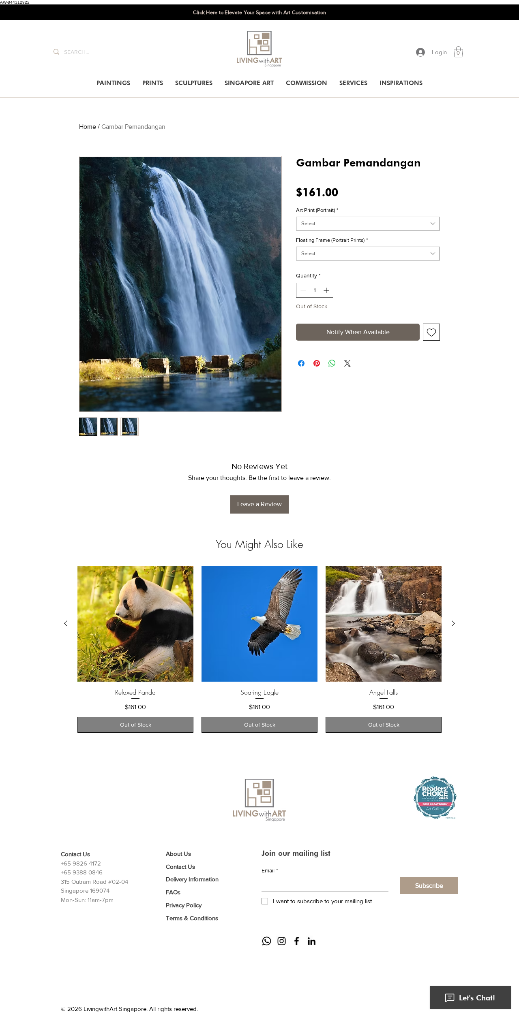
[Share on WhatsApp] (332, 363)
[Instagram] (281, 941)
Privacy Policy (184, 905)
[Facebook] (296, 941)
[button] (458, 51)
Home (87, 126)
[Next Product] (453, 623)
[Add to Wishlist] (431, 332)
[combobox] (368, 223)
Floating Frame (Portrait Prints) (332, 240)
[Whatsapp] (266, 941)
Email (270, 870)
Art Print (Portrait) (317, 210)
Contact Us (180, 866)
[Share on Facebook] (301, 363)
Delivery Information (192, 879)
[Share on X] (347, 363)
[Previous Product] (66, 623)
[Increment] (327, 290)
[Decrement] (302, 290)
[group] (259, 649)
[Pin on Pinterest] (317, 363)
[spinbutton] (314, 290)
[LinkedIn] (311, 941)
